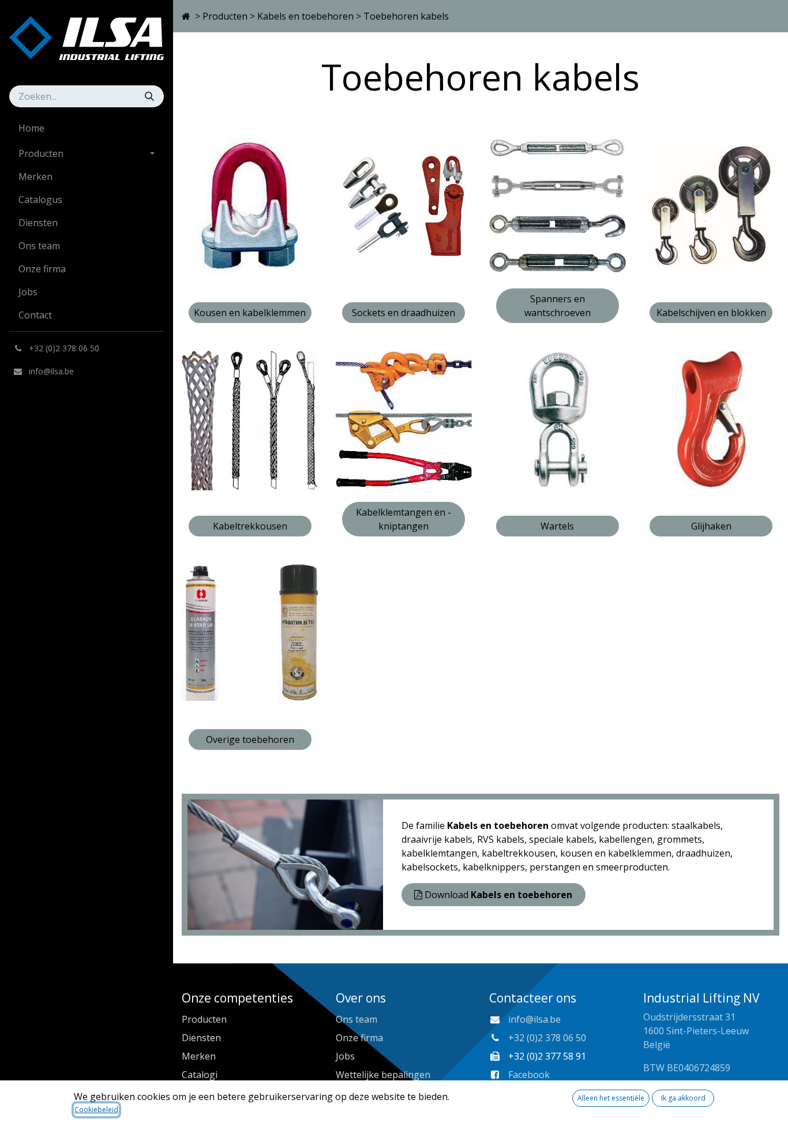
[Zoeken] (150, 96)
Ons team (356, 1019)
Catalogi (199, 1074)
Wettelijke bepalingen (383, 1074)
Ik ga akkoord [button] (683, 1098)
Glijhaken (711, 526)
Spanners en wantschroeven (557, 305)
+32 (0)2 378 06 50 (547, 1037)
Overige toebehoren (250, 739)
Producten (224, 16)
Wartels (557, 526)
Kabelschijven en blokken (711, 312)
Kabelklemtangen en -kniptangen (403, 519)
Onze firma (359, 1037)
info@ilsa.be (534, 1019)
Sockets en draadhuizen (403, 312)
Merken (199, 1056)
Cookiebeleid (96, 1109)
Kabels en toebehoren (305, 16)
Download (498, 894)
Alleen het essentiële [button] (610, 1098)
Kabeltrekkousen (250, 526)
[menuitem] (86, 128)
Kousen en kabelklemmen (250, 312)
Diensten (201, 1037)
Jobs (345, 1056)
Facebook (529, 1074)
